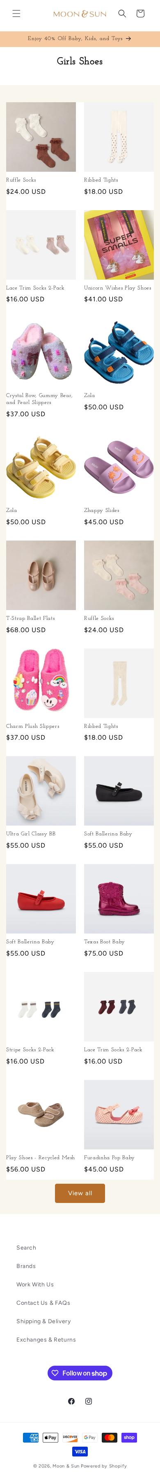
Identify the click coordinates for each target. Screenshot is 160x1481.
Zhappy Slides (101, 510)
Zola (89, 395)
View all (80, 1193)
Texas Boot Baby (104, 942)
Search (26, 1247)
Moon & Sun (66, 1466)
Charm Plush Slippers (32, 726)
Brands (26, 1266)
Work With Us (35, 1284)
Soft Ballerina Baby (108, 834)
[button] (16, 13)
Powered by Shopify (104, 1466)
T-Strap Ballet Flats (30, 618)
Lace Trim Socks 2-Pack (35, 288)
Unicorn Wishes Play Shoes (117, 288)
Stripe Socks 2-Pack (30, 1049)
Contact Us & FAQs (43, 1302)
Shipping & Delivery (43, 1321)
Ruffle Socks (21, 180)
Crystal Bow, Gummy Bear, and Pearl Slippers (39, 399)
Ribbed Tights (101, 180)
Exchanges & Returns (46, 1339)
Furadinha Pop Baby (109, 1157)
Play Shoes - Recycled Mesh (40, 1157)
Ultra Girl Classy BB (30, 834)
